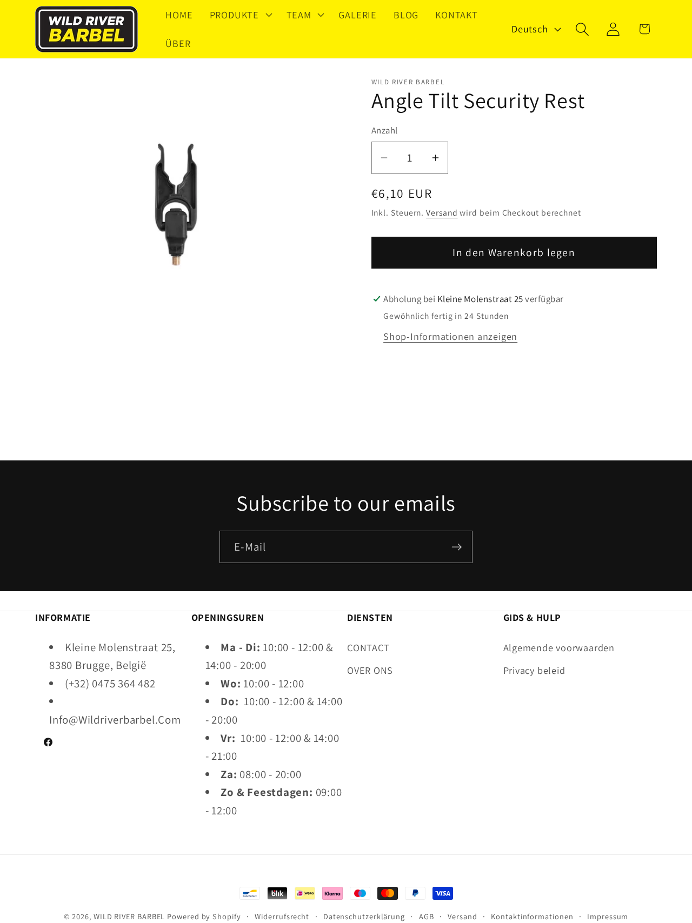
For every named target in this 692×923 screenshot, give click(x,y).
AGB (426, 916)
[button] (239, 14)
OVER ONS (370, 670)
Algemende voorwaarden (559, 647)
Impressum (607, 916)
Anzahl (384, 131)
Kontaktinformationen (532, 916)
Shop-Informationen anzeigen (450, 336)
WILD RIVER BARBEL (129, 916)
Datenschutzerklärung (364, 916)
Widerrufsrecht (282, 916)
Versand (441, 212)
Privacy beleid (534, 670)
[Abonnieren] (456, 547)
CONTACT (368, 647)
